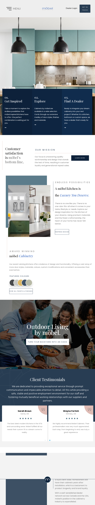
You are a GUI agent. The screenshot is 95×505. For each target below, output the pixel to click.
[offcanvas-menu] (16, 9)
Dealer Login (71, 8)
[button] (45, 440)
